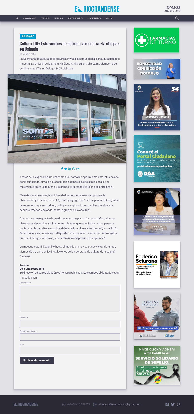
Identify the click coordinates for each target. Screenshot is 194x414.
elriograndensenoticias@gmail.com (120, 404)
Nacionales (94, 18)
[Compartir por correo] (78, 168)
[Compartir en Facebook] (62, 168)
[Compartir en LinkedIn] (70, 168)
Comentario (25, 283)
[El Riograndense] (97, 9)
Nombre (24, 318)
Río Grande (29, 18)
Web (22, 344)
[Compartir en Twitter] (66, 168)
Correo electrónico (28, 331)
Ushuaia (58, 18)
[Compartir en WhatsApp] (74, 168)
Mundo (109, 18)
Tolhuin (45, 18)
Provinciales (75, 18)
